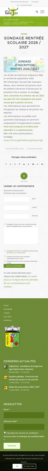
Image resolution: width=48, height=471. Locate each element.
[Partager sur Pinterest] (19, 164)
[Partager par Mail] (42, 164)
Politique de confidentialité (16, 253)
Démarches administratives (20, 2)
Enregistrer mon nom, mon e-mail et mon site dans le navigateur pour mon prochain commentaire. (21, 226)
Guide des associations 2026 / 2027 (24, 387)
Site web (35, 216)
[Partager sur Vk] (33, 164)
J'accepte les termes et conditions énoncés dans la (22, 252)
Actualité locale (11, 19)
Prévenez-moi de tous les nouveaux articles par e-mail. (22, 262)
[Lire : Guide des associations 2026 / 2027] (6, 388)
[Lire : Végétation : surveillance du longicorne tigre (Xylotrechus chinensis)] (6, 367)
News (24, 34)
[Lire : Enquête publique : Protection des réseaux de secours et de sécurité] (6, 377)
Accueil (6, 305)
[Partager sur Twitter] (10, 164)
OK (17, 466)
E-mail (34, 207)
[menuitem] (20, 1)
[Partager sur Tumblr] (28, 164)
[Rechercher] (35, 11)
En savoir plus (29, 466)
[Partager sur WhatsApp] (15, 164)
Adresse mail (10, 421)
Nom (34, 199)
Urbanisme (7, 320)
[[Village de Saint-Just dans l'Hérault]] (20, 11)
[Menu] (41, 11)
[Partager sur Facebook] (6, 164)
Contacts (7, 313)
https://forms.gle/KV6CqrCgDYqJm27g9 (23, 140)
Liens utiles (35, 2)
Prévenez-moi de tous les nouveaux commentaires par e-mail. (18, 257)
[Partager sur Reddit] (37, 164)
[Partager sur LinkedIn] (24, 164)
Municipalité (8, 309)
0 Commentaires (34, 149)
